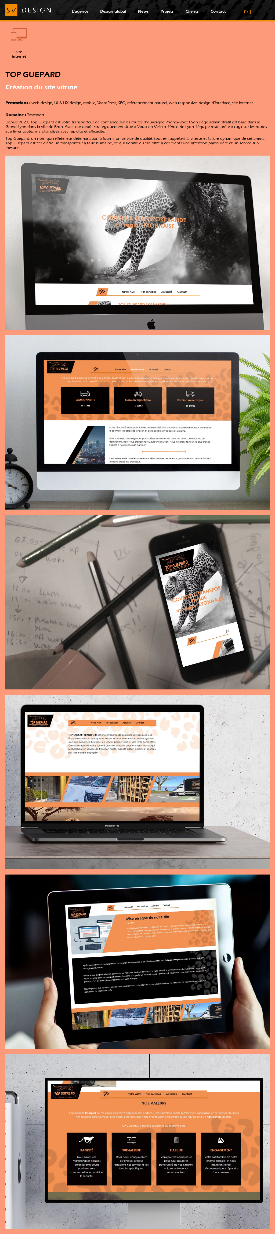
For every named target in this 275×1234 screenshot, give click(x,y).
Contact (218, 11)
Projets (167, 11)
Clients (192, 11)
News (143, 11)
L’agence (80, 11)
